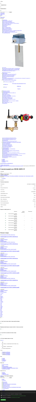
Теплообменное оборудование (7, 145)
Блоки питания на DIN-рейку (7, 21)
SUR (1, 305)
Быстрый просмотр (3, 241)
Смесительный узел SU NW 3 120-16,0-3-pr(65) (9, 251)
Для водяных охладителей (6, 96)
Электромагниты (5, 157)
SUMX (1, 306)
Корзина (3, 372)
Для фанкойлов (4, 103)
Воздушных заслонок (5, 151)
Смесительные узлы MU (19, 165)
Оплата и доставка (5, 364)
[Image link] (1, 340)
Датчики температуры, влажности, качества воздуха (10, 23)
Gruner (1, 312)
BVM (1, 316)
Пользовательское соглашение (7, 367)
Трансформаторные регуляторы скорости (8, 70)
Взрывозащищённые (5, 149)
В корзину (2, 174)
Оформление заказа (5, 374)
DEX (1, 315)
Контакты (3, 360)
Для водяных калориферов (6, 95)
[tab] (19, 178)
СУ (0, 295)
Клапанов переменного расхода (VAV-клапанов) (10, 154)
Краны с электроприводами (6, 28)
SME (1, 308)
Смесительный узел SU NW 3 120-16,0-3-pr (9, 243)
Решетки (18, 88)
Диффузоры (19, 86)
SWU (1, 303)
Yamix (1, 299)
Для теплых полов (5, 101)
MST (1, 310)
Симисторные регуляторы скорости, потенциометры (10, 69)
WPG (1, 300)
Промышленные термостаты (6, 29)
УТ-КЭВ (1, 293)
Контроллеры (4, 26)
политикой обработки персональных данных (18, 395)
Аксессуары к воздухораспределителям (19, 83)
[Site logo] (3, 11)
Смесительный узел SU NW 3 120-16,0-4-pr (9, 258)
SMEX (1, 307)
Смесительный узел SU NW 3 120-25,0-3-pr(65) (9, 265)
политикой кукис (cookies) (15, 397)
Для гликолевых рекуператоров (7, 98)
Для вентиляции (5, 93)
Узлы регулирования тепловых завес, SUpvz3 (9, 141)
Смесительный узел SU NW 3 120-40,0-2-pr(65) (9, 272)
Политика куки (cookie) (6, 368)
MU (1, 166)
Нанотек (1, 296)
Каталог (3, 359)
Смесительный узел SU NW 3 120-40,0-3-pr (9, 280)
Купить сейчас (6, 174)
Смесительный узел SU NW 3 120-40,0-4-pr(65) (9, 287)
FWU (1, 313)
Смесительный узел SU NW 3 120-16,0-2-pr (9, 236)
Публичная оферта (5, 366)
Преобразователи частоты (6, 72)
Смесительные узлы (6, 165)
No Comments (8, 354)
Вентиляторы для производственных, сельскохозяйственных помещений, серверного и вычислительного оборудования (16, 78)
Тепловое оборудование (6, 143)
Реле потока (4, 67)
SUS (1, 304)
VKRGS (1, 301)
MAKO (1, 311)
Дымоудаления (4, 152)
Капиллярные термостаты (6, 24)
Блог (3, 365)
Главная (1, 165)
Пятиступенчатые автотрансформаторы (8, 31)
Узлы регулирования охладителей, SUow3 (9, 139)
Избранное (4, 373)
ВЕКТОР (1, 297)
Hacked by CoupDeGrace (6, 353)
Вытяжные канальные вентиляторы (8, 76)
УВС (1, 294)
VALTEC (1, 302)
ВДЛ (1, 298)
